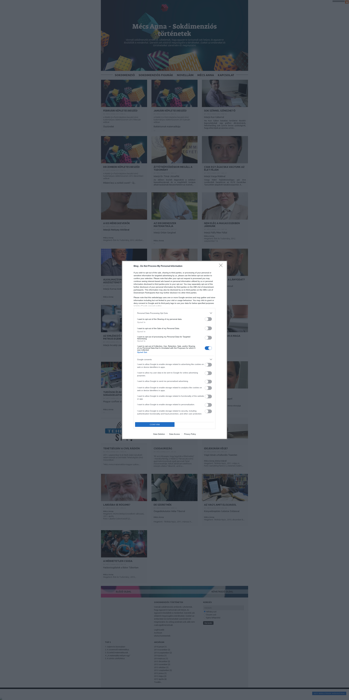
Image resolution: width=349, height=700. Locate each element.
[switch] (208, 319)
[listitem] (174, 313)
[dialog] (174, 350)
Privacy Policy (190, 434)
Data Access (174, 434)
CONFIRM (155, 425)
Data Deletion (159, 434)
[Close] (221, 266)
